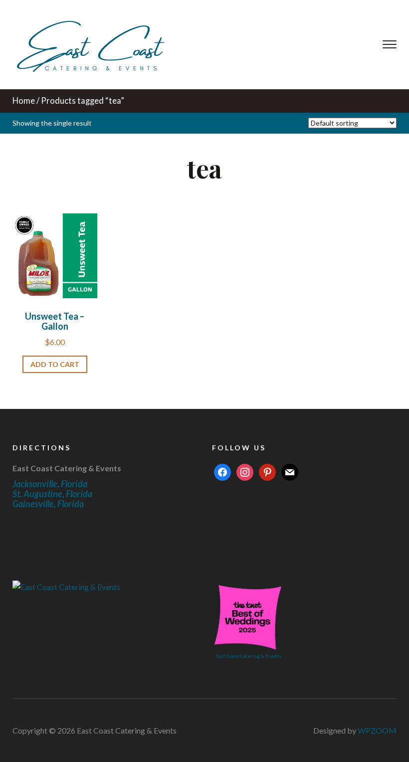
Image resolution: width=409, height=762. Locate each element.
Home (23, 101)
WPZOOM (377, 730)
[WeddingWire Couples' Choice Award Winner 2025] (66, 585)
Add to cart (54, 364)
